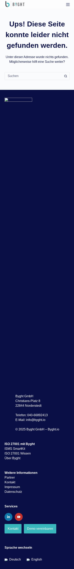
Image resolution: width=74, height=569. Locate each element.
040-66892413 (37, 415)
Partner (10, 477)
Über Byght (12, 458)
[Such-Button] (65, 76)
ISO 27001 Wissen (18, 453)
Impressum (12, 487)
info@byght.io (35, 420)
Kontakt (10, 482)
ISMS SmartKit (15, 448)
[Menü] (68, 4)
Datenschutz (13, 491)
